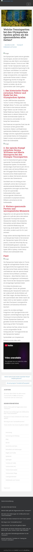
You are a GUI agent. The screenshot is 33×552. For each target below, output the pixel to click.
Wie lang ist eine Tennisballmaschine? (14, 421)
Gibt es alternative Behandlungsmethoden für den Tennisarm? (15, 534)
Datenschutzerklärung (7, 501)
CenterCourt (19, 397)
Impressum (7, 488)
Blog (7, 439)
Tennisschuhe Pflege (11, 473)
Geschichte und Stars (11, 446)
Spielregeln (9, 459)
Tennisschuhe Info (11, 466)
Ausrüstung (9, 432)
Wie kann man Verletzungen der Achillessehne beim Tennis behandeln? (16, 412)
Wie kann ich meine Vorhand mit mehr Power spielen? (16, 417)
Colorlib (16, 550)
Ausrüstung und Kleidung (12, 436)
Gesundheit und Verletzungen (14, 449)
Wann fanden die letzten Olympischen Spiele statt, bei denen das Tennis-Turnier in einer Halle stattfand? (16, 529)
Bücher (8, 442)
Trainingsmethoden (11, 476)
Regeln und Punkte (11, 453)
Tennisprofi (20, 45)
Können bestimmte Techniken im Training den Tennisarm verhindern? (13, 539)
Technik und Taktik (11, 463)
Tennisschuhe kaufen (11, 470)
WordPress (26, 550)
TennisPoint (7, 397)
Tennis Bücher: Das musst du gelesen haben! (16, 425)
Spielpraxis (8, 456)
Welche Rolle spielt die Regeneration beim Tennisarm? (15, 407)
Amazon (20, 395)
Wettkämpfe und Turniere (10, 47)
